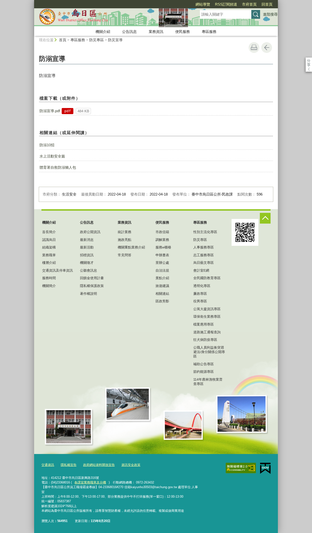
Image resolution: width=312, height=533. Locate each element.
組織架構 (49, 247)
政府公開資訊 (90, 232)
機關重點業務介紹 (131, 247)
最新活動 (87, 247)
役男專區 (200, 301)
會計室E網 (201, 270)
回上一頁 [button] (266, 47)
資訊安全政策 (130, 465)
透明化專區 (201, 286)
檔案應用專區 (203, 324)
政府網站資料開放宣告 (99, 465)
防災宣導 (115, 40)
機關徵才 (87, 263)
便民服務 (182, 32)
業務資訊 (156, 32)
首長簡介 (49, 232)
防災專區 (96, 40)
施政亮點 (124, 240)
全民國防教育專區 (207, 278)
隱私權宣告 (69, 465)
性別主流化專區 (205, 232)
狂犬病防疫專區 (205, 340)
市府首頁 (249, 4)
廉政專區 (200, 294)
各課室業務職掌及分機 (90, 482)
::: (31, 2)
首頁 (62, 40)
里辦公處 (162, 263)
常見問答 (124, 255)
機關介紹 (103, 32)
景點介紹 (162, 278)
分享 (309, 60)
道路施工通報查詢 (207, 332)
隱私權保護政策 (92, 286)
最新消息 (87, 240)
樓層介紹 (49, 263)
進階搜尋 (270, 14)
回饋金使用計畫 (92, 278)
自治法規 (162, 270)
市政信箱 (162, 232)
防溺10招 (46, 145)
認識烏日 (49, 240)
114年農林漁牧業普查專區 (208, 381)
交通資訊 (47, 465)
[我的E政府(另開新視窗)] (265, 468)
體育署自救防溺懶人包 (57, 167)
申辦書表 (162, 255)
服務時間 (49, 278)
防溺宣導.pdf (49, 111)
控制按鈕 (265, 218)
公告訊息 (129, 32)
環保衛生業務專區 (207, 316)
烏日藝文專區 (203, 263)
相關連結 (162, 294)
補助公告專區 (203, 364)
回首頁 (267, 4)
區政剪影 (162, 301)
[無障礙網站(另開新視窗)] (241, 468)
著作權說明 (88, 294)
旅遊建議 (162, 286)
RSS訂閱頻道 (226, 4)
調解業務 (162, 240)
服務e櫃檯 (163, 247)
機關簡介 (49, 286)
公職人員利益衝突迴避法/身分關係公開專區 (209, 351)
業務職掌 (49, 255)
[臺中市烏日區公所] (111, 18)
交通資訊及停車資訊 (57, 270)
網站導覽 (202, 4)
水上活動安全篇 (52, 156)
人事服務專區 (203, 247)
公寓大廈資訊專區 (207, 309)
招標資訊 (87, 255)
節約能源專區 (203, 372)
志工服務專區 (203, 255)
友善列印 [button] (254, 47)
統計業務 (124, 232)
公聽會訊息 (88, 270)
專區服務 (209, 32)
